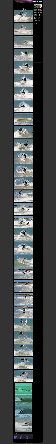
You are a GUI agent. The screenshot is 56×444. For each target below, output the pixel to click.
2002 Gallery (27, 438)
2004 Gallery (27, 437)
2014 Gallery (21, 436)
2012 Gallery (21, 437)
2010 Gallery (21, 438)
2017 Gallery (21, 434)
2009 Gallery (27, 434)
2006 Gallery (27, 436)
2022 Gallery (15, 436)
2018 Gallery (15, 438)
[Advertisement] (38, 89)
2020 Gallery (15, 437)
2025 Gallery (15, 434)
